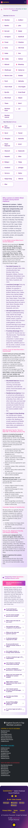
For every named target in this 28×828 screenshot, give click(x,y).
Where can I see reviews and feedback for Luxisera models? (14, 676)
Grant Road (21, 92)
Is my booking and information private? (12, 609)
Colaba (7, 59)
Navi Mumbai (7, 127)
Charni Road (8, 86)
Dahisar (20, 59)
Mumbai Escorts (5, 731)
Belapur (7, 162)
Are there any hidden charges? (12, 696)
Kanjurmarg (8, 179)
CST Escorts (4, 732)
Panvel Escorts (5, 770)
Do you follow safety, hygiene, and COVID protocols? (12, 703)
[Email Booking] (16, 796)
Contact (22, 810)
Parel (6, 81)
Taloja (20, 162)
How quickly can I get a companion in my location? (13, 627)
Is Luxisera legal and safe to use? (14, 709)
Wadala (20, 75)
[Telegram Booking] (12, 796)
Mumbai (7, 20)
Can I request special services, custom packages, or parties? (13, 690)
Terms (16, 810)
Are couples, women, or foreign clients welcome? (13, 651)
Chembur (21, 42)
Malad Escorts (5, 755)
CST (19, 109)
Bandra (7, 25)
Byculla (7, 92)
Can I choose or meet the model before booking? (13, 663)
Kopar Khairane (7, 145)
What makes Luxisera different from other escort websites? (13, 683)
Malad (20, 31)
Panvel (20, 133)
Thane (6, 103)
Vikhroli (20, 179)
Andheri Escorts (5, 748)
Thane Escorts (5, 773)
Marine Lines (8, 75)
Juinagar (20, 167)
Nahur (20, 173)
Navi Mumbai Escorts (6, 765)
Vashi (20, 126)
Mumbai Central (7, 116)
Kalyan (20, 98)
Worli (20, 103)
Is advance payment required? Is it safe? (11, 638)
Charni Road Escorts (6, 736)
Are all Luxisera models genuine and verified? (12, 615)
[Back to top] (14, 825)
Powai (6, 42)
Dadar (6, 53)
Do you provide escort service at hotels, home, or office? (13, 645)
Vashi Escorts (4, 767)
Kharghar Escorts (5, 772)
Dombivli (7, 167)
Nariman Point (7, 109)
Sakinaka (21, 81)
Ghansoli (7, 151)
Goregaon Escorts (6, 753)
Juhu (19, 25)
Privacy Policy (7, 810)
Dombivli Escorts (5, 775)
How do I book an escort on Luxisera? (13, 583)
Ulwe (19, 156)
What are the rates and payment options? (12, 633)
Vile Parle (21, 48)
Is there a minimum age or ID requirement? (14, 657)
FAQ (14, 812)
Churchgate (21, 86)
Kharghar (7, 138)
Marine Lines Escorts (6, 737)
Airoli (20, 144)
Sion (19, 53)
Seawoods (21, 151)
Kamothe (21, 138)
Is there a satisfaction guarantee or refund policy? (14, 669)
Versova (7, 173)
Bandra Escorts (5, 751)
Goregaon (8, 36)
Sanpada (7, 156)
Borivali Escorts (5, 756)
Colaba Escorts (5, 741)
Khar (6, 184)
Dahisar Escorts (5, 758)
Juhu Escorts (4, 749)
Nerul (6, 133)
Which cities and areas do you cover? (13, 621)
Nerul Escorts (4, 768)
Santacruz (21, 70)
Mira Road (8, 98)
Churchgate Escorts (6, 734)
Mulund (7, 64)
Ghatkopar (8, 70)
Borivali (7, 31)
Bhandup (21, 64)
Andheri (20, 20)
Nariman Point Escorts (7, 739)
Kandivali (21, 36)
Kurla (6, 48)
